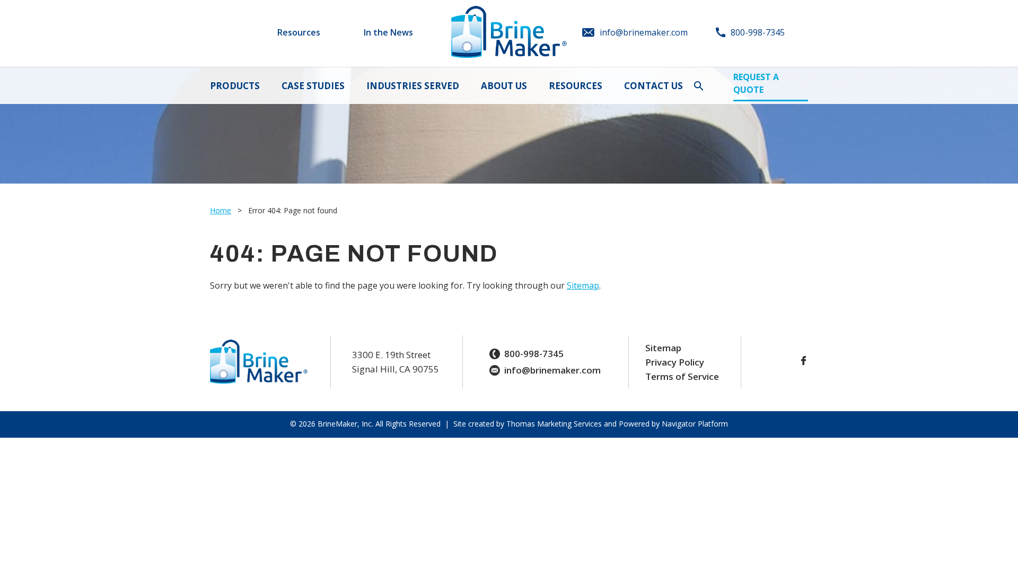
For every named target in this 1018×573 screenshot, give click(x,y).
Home (220, 210)
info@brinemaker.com (552, 370)
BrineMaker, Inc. (345, 424)
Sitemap (583, 285)
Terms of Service (682, 376)
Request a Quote (756, 83)
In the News (388, 32)
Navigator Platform (694, 424)
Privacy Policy (674, 362)
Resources (298, 32)
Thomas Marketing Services (554, 424)
